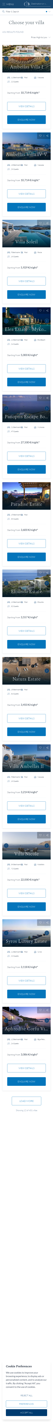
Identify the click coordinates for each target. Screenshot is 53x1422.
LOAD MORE (26, 1101)
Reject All (26, 1395)
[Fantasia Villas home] (26, 4)
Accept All (26, 1412)
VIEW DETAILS (27, 106)
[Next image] (46, 58)
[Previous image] (6, 58)
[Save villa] (40, 48)
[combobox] (39, 4)
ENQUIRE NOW (26, 119)
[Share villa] (47, 48)
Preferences (26, 1404)
